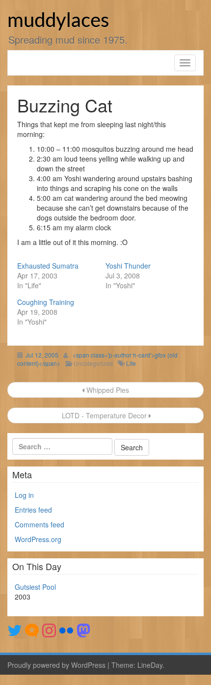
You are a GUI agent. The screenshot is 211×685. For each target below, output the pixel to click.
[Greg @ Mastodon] (83, 629)
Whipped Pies (106, 390)
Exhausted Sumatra (48, 266)
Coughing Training (45, 302)
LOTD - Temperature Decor (104, 415)
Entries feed (33, 510)
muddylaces (58, 21)
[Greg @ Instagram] (49, 629)
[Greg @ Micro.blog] (32, 629)
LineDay (149, 665)
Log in (24, 495)
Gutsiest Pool (35, 587)
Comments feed (39, 524)
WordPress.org (38, 539)
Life (131, 363)
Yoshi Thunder (128, 266)
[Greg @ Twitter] (15, 629)
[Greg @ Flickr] (66, 629)
